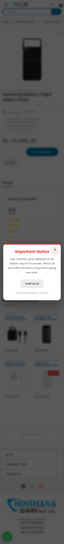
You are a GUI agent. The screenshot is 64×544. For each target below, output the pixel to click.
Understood (32, 283)
